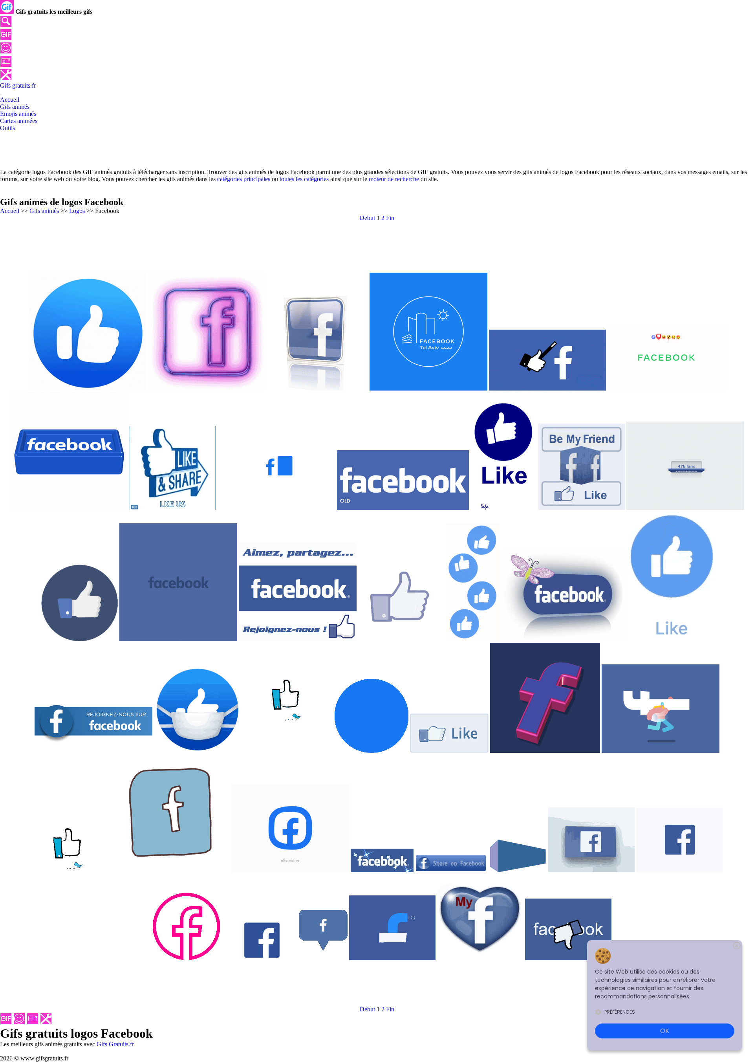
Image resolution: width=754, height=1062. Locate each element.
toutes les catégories (304, 179)
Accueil (9, 210)
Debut (367, 218)
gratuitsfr (18, 85)
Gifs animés (44, 210)
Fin (390, 218)
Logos (77, 210)
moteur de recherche (394, 179)
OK (664, 1030)
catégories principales (243, 179)
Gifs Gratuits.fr (115, 1044)
